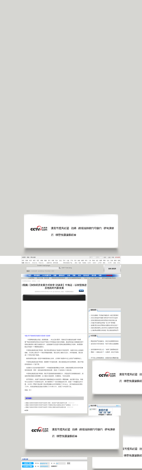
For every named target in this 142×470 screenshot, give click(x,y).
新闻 (26, 260)
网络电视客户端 (67, 263)
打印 (27, 410)
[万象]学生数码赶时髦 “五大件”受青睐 (103, 323)
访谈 (111, 260)
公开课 (99, 263)
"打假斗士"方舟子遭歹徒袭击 (92, 278)
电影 (80, 263)
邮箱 (115, 260)
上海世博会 (31, 278)
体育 (34, 260)
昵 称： (37, 466)
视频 (28, 257)
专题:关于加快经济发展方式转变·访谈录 (37, 336)
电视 (23, 263)
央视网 (24, 257)
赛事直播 (55, 263)
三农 (90, 260)
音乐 (49, 260)
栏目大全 (34, 263)
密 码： (53, 463)
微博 (100, 260)
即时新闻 (37, 275)
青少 (56, 260)
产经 (71, 260)
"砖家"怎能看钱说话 (111, 349)
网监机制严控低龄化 (97, 341)
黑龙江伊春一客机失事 (43, 278)
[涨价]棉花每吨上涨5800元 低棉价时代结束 (104, 328)
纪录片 (89, 263)
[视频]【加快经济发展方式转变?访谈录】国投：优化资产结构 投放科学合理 (46, 403)
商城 (93, 260)
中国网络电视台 (26, 281)
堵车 (52, 271)
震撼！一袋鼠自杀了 (97, 352)
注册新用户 (54, 466)
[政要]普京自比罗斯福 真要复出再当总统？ (104, 325)
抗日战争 (34, 271)
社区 (97, 260)
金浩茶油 (41, 271)
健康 (82, 260)
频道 (115, 263)
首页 (23, 260)
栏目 (118, 263)
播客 (104, 263)
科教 (53, 260)
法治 (79, 275)
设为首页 (117, 257)
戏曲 (45, 260)
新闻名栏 (62, 275)
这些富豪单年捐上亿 (97, 349)
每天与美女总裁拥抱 (112, 344)
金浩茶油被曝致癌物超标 (74, 278)
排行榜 (94, 275)
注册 (109, 257)
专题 (100, 275)
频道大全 (27, 263)
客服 (113, 257)
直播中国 (49, 263)
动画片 (94, 263)
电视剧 (84, 263)
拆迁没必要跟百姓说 (112, 341)
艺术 (64, 260)
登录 (105, 257)
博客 (104, 260)
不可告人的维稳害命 (97, 358)
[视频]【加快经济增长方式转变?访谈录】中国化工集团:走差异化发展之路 (45, 407)
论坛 (108, 260)
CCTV (110, 263)
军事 (74, 275)
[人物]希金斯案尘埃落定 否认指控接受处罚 (104, 330)
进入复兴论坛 (56, 291)
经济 (30, 260)
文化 (60, 260)
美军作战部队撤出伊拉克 (109, 278)
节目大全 (41, 263)
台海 (68, 275)
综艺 (38, 260)
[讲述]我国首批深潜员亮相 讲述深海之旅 (104, 320)
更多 (117, 405)
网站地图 (33, 257)
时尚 (86, 260)
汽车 (75, 260)
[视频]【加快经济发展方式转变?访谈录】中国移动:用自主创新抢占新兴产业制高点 (48, 405)
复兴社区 (86, 275)
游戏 (119, 260)
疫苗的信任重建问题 (112, 358)
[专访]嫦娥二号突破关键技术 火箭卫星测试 (104, 315)
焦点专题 (93, 405)
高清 (76, 263)
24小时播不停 (46, 275)
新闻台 (34, 281)
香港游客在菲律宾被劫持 (58, 278)
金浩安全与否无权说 (97, 344)
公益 (68, 260)
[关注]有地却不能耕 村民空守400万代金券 (104, 318)
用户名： (37, 463)
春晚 (41, 260)
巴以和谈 (48, 271)
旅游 (79, 260)
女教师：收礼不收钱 (112, 352)
